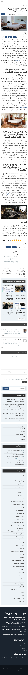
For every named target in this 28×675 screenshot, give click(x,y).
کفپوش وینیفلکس (20, 528)
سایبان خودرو (21, 581)
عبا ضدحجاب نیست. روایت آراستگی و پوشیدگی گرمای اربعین (14, 419)
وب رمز (22, 507)
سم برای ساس (21, 540)
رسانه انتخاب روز (20, 549)
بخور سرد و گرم (21, 569)
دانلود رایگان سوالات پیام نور (18, 504)
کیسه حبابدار (21, 475)
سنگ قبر (22, 478)
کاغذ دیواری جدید (20, 519)
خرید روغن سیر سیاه (20, 546)
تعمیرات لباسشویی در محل (18, 496)
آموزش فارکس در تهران (19, 584)
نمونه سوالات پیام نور (20, 484)
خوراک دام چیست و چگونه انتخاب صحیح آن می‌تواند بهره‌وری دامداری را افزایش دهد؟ (15, 400)
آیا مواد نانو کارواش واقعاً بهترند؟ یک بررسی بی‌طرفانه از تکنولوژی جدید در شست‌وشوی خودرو (20, 273)
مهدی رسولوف (18, 330)
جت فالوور (22, 557)
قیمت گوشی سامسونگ (19, 481)
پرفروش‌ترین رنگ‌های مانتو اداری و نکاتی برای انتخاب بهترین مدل (14, 453)
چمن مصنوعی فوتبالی (19, 537)
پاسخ (2, 335)
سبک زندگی (21, 429)
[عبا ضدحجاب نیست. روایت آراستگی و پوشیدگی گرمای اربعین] (8, 305)
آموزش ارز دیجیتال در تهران (18, 599)
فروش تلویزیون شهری (19, 487)
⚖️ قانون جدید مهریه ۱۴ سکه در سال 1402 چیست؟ (13, 459)
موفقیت (22, 439)
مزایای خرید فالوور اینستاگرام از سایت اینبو (15, 531)
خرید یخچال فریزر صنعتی (19, 563)
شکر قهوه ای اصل (20, 513)
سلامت (22, 431)
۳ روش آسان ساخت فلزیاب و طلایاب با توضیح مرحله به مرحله (14, 463)
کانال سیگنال (21, 587)
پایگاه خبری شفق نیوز (20, 516)
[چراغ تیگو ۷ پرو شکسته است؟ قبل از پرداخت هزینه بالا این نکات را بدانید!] (20, 305)
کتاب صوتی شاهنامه (20, 575)
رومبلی (22, 490)
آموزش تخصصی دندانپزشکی (18, 560)
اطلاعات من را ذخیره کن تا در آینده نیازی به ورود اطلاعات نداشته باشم (15, 379)
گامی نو (7, 194)
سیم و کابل (22, 554)
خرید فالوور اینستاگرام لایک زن (18, 534)
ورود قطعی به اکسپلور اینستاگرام (17, 551)
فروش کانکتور (21, 572)
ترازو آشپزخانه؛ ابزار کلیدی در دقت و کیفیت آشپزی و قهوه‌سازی (7, 271)
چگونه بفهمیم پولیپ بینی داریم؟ (13, 456)
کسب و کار (3, 13)
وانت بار (22, 578)
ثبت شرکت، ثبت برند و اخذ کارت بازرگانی (16, 590)
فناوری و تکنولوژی (20, 434)
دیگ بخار (22, 499)
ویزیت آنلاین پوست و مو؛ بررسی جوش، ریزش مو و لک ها (14, 410)
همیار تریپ (22, 593)
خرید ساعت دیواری (20, 510)
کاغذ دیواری (21, 543)
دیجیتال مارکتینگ (20, 426)
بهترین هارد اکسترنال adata (18, 566)
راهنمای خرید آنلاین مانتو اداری (14, 450)
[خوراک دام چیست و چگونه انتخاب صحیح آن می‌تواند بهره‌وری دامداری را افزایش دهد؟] (20, 288)
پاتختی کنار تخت (23, 107)
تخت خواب (17, 60)
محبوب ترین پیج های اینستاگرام (17, 522)
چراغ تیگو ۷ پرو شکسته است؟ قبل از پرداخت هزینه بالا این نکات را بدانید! (13, 414)
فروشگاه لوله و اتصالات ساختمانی (17, 525)
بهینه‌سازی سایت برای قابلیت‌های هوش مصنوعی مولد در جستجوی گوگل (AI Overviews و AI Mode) (13, 405)
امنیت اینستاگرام (20, 493)
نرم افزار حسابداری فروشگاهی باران (17, 501)
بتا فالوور (22, 596)
